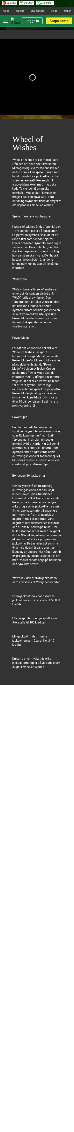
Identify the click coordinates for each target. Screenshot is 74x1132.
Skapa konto (59, 21)
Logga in (32, 21)
